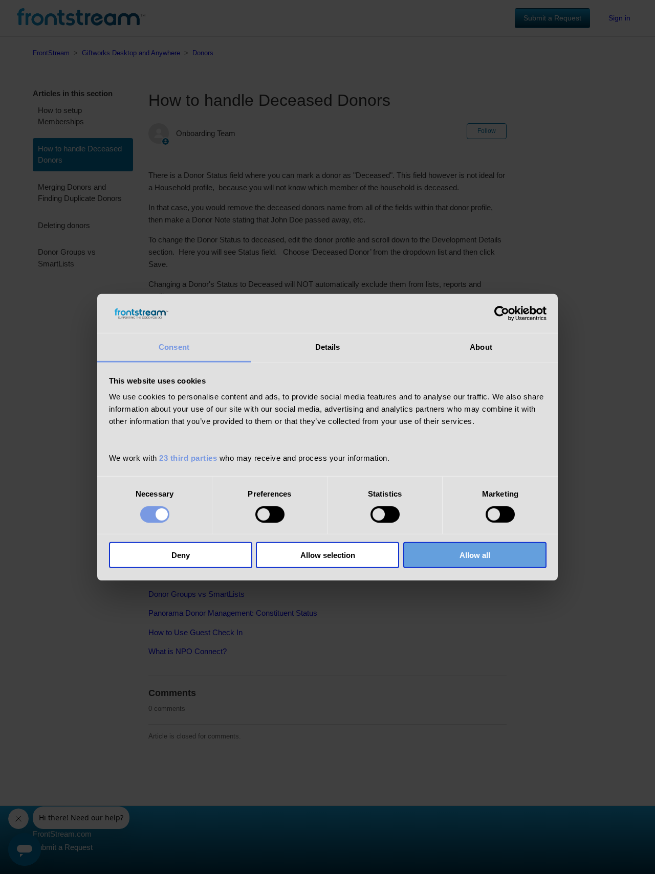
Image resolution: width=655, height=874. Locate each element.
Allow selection (327, 555)
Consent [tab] (174, 347)
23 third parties (188, 458)
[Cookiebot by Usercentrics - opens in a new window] (502, 313)
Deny (180, 555)
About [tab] (481, 347)
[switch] (270, 514)
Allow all (475, 555)
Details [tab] (327, 347)
